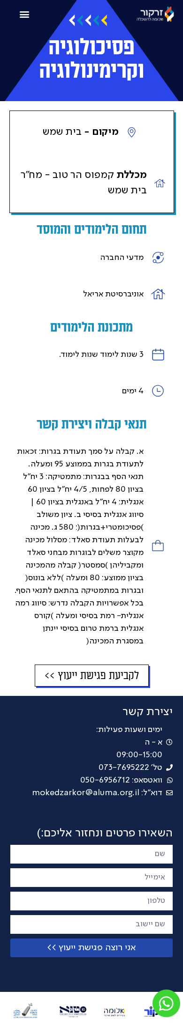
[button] (24, 14)
